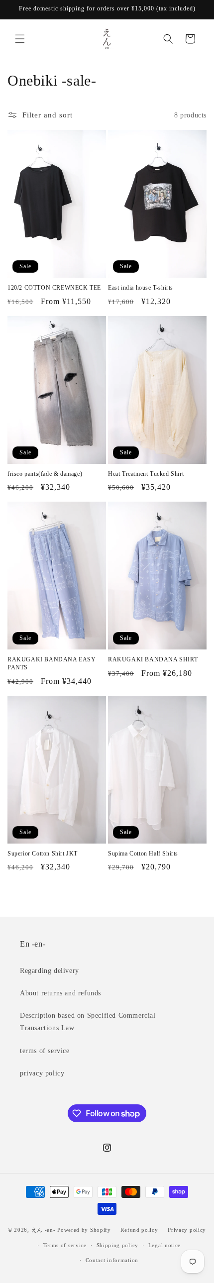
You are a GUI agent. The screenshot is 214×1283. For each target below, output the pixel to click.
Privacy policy (187, 1230)
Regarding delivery (49, 970)
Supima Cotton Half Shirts (143, 853)
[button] (20, 39)
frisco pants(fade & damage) (44, 473)
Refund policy (139, 1230)
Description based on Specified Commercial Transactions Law (88, 1022)
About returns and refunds (60, 993)
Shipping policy (118, 1245)
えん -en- (43, 1230)
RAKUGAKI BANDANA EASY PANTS (51, 663)
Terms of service (65, 1245)
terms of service (45, 1051)
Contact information (112, 1260)
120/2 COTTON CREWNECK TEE (54, 287)
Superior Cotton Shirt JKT (42, 853)
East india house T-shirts (140, 287)
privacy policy (42, 1073)
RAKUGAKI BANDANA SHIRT (153, 659)
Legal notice (164, 1245)
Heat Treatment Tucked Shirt (146, 473)
